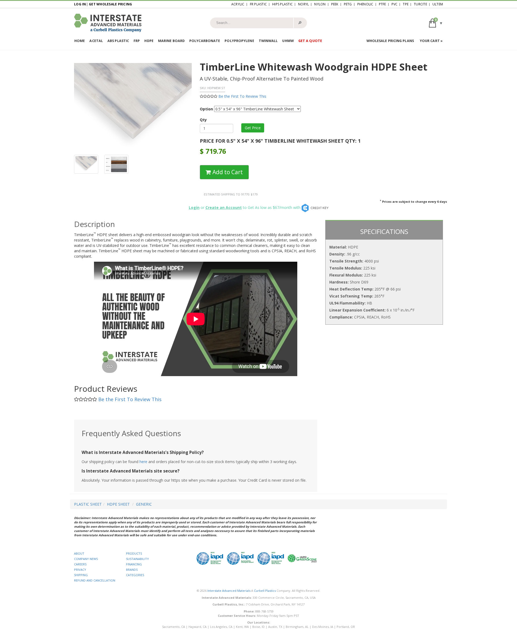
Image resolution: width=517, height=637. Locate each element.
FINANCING (134, 564)
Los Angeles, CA (221, 627)
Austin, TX (275, 627)
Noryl (303, 4)
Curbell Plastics (265, 591)
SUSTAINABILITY (137, 559)
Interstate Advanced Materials (228, 591)
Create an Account (223, 207)
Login (194, 207)
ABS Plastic (118, 40)
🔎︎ (300, 22)
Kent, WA (242, 627)
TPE (405, 4)
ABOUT (79, 553)
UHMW (288, 40)
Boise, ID (258, 627)
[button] (436, 22)
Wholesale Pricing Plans (390, 40)
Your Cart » (431, 40)
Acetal (96, 40)
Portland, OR (346, 627)
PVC (395, 4)
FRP (137, 40)
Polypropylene (239, 40)
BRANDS (132, 570)
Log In (80, 4)
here (143, 461)
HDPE (148, 40)
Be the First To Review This (242, 96)
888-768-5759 (264, 611)
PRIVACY (80, 570)
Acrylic (237, 4)
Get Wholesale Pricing (110, 4)
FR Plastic (258, 4)
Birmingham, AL (297, 627)
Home (79, 40)
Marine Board (171, 40)
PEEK (334, 4)
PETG (348, 4)
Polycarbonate (204, 40)
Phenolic (365, 4)
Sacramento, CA (173, 627)
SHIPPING (81, 575)
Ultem (437, 4)
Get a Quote (310, 40)
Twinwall (268, 40)
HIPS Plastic (282, 4)
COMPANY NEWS (86, 559)
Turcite (420, 4)
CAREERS (80, 564)
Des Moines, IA (322, 627)
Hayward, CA (197, 627)
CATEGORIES (135, 575)
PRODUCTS (134, 553)
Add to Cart (227, 172)
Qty (203, 119)
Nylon (320, 4)
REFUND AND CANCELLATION (94, 580)
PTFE (382, 4)
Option (206, 108)
